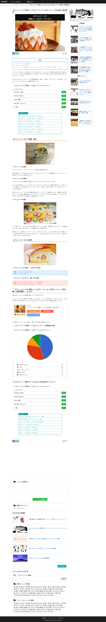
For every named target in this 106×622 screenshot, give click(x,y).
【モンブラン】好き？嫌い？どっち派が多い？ (31, 121)
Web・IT (25, 593)
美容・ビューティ (41, 593)
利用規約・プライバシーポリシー (49, 618)
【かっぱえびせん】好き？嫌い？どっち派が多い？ (32, 129)
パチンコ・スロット (43, 595)
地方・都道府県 (40, 591)
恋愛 (28, 586)
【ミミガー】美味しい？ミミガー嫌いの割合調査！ (32, 421)
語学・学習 (58, 593)
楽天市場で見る (47, 311)
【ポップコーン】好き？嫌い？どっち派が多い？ (32, 123)
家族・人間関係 (24, 591)
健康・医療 (32, 593)
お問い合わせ (61, 618)
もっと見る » (62, 566)
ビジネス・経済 (18, 595)
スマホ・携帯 (48, 591)
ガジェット (18, 593)
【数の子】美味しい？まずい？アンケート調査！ (32, 419)
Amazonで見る (33, 311)
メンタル (32, 591)
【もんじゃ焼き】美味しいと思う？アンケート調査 (32, 416)
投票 (64, 91)
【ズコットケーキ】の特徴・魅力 (23, 63)
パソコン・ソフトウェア (59, 591)
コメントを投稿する (41, 499)
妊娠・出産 (51, 588)
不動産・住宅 (27, 595)
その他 (51, 595)
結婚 (46, 588)
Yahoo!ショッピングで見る (33, 314)
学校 (17, 591)
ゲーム (17, 588)
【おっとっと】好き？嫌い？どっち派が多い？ (31, 126)
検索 (64, 578)
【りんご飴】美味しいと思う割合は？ (29, 427)
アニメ (59, 586)
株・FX (34, 595)
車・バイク (39, 588)
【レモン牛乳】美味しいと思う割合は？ (30, 430)
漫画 (65, 586)
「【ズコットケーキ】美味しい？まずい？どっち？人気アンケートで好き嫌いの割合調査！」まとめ (38, 67)
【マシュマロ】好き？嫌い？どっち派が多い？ (31, 131)
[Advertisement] (40, 462)
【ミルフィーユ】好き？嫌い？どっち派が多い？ (32, 115)
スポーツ (22, 586)
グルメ (23, 588)
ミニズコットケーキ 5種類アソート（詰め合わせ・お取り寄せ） (43, 307)
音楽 (45, 586)
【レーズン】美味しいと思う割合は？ (29, 432)
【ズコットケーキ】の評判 (21, 65)
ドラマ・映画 (52, 586)
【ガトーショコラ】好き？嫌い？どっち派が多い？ (32, 118)
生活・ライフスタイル (37, 586)
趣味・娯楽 (50, 593)
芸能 (17, 586)
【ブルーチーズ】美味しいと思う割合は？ (30, 424)
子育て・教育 (59, 588)
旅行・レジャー (31, 588)
